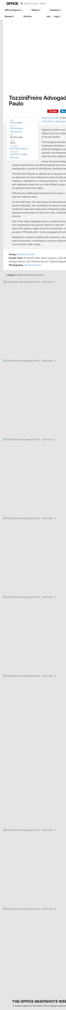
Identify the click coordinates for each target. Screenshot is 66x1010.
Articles (27, 16)
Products (54, 10)
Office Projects (12, 10)
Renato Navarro (33, 265)
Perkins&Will (16, 122)
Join (48, 16)
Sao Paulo (15, 148)
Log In (57, 16)
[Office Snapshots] (10, 3)
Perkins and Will (50, 117)
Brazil (24, 148)
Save (54, 111)
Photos (35, 10)
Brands (8, 16)
